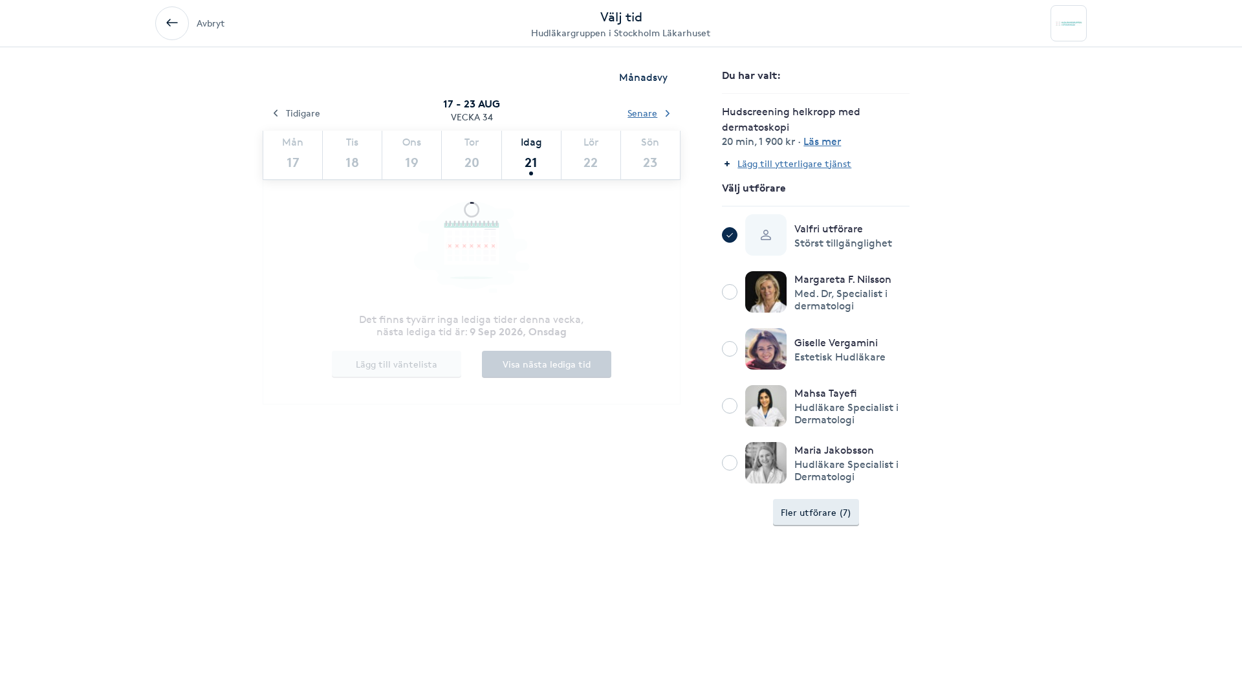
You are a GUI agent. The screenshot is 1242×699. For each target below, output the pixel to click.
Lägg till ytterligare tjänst (794, 163)
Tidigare (303, 112)
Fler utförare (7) (816, 512)
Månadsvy (643, 77)
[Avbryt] (172, 23)
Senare (642, 112)
